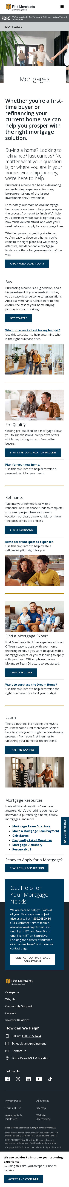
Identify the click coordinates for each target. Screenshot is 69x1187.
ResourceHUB (21, 849)
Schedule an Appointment (29, 1043)
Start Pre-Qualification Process (33, 452)
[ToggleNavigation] (62, 6)
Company (12, 992)
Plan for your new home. (22, 465)
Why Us (10, 999)
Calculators (20, 836)
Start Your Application (27, 868)
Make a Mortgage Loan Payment (35, 831)
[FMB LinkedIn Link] (28, 1080)
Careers (10, 1013)
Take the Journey (22, 749)
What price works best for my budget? (32, 330)
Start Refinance (21, 529)
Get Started (18, 318)
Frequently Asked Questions (32, 840)
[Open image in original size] (34, 359)
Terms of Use (13, 1108)
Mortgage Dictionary (27, 845)
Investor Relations (17, 1020)
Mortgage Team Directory (31, 826)
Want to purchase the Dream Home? (31, 685)
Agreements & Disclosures (13, 1117)
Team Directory (21, 672)
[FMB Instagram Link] (18, 1080)
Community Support (18, 1006)
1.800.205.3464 (41, 919)
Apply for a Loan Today (27, 263)
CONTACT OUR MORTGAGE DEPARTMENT (32, 959)
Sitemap (41, 1108)
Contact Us (19, 1051)
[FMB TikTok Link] (50, 1080)
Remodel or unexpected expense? (29, 542)
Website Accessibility (43, 1117)
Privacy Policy (13, 1100)
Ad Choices (42, 1100)
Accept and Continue (23, 1179)
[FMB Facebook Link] (7, 1080)
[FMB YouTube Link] (39, 1080)
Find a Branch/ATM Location (30, 1058)
